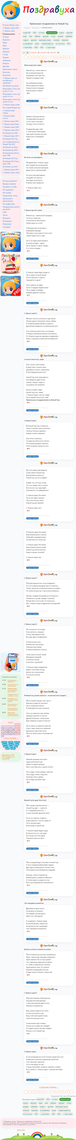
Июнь (15, 746)
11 (67, 57)
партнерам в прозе (45, 40)
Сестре (5, 54)
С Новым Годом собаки (9, 112)
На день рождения (10, 181)
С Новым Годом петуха (9, 117)
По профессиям (9, 204)
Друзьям (6, 66)
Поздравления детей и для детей (11, 208)
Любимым (6, 60)
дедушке (45, 36)
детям (37, 43)
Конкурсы (6, 218)
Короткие (6, 40)
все (25, 52)
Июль (7, 748)
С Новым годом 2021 (11, 121)
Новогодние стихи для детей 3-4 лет (11, 95)
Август (10, 722)
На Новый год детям (10, 86)
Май (11, 746)
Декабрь (17, 742)
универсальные (52, 32)
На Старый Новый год (11, 108)
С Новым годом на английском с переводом (10, 80)
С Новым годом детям (11, 105)
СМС (5, 212)
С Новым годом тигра (11, 173)
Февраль (11, 744)
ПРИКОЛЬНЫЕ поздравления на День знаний (13, 690)
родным (60, 36)
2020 (36, 47)
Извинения (7, 224)
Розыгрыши (7, 221)
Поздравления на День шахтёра (13, 685)
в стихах (41, 32)
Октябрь (4, 742)
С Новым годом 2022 (11, 170)
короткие (69, 32)
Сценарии (6, 227)
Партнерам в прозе (10, 69)
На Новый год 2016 (10, 167)
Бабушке (6, 49)
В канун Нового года (11, 25)
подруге (25, 40)
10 (63, 57)
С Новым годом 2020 (11, 127)
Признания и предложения (8, 200)
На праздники (8, 190)
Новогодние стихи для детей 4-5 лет (11, 100)
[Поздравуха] (10, 10)
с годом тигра (50, 47)
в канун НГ (26, 32)
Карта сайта (21, 1130)
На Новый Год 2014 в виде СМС (11, 154)
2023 (34, 32)
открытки (34, 52)
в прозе (61, 32)
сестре (53, 36)
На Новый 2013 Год (10, 158)
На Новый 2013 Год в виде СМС (11, 162)
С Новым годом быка (11, 124)
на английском (27, 43)
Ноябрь (11, 742)
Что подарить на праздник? (8, 758)
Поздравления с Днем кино (12, 681)
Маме (5, 43)
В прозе (6, 37)
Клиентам (6, 75)
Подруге (6, 63)
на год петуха (60, 43)
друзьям (33, 40)
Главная (26, 27)
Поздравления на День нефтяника (13, 709)
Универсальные (9, 34)
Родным (6, 57)
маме (25, 36)
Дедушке (6, 52)
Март (17, 744)
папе (30, 36)
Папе (5, 46)
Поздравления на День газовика (13, 704)
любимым (69, 36)
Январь (5, 744)
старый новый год (47, 43)
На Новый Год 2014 (10, 150)
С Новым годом (9, 31)
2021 (68, 43)
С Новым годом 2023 (11, 28)
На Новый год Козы (10, 147)
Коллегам (6, 72)
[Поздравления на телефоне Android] (10, 662)
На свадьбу (7, 193)
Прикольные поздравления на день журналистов (13, 714)
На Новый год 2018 (10, 133)
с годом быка (27, 47)
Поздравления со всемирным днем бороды (13, 700)
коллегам (56, 40)
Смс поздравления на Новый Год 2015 (11, 143)
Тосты (5, 215)
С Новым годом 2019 (11, 130)
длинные (44, 52)
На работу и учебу (10, 187)
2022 (41, 47)
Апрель (6, 746)
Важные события (9, 184)
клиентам (65, 40)
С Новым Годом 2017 (11, 136)
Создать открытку (32, 101)
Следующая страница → (49, 1087)
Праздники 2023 (8, 755)
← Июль (6, 738)
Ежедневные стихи (10, 196)
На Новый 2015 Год (10, 139)
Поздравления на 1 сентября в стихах (13, 695)
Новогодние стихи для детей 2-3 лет (11, 90)
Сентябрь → (14, 738)
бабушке (37, 36)
